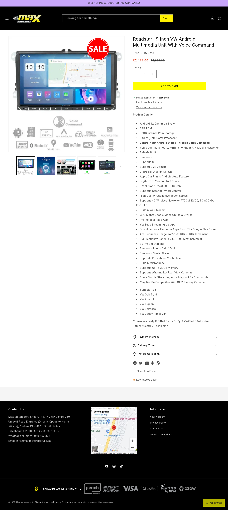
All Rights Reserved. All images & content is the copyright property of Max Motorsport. (72, 502)
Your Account (157, 417)
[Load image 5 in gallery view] (107, 165)
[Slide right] (121, 165)
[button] (7, 18)
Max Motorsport (23, 502)
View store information (149, 107)
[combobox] (117, 18)
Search (166, 18)
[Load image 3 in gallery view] (66, 165)
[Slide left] (12, 165)
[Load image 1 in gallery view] (26, 165)
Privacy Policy (158, 422)
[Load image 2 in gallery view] (46, 165)
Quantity (137, 67)
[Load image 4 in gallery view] (86, 165)
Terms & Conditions (161, 434)
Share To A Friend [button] (146, 371)
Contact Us (156, 428)
